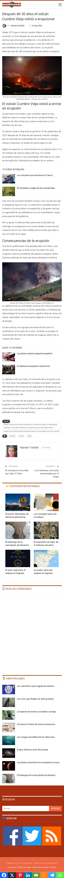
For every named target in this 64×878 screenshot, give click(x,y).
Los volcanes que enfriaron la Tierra (35, 175)
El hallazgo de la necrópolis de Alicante (36, 775)
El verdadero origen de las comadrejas (36, 188)
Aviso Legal (12, 867)
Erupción (12, 436)
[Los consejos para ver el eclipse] (46, 502)
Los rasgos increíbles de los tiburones (36, 737)
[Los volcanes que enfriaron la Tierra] (8, 178)
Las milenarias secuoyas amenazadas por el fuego (47, 473)
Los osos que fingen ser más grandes (35, 699)
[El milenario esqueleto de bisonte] (8, 369)
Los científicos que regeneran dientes (35, 686)
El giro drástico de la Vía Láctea (32, 749)
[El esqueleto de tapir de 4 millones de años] (46, 530)
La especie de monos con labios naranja (36, 711)
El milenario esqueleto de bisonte (33, 366)
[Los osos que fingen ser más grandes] (8, 702)
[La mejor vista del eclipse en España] (46, 558)
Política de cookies (24, 867)
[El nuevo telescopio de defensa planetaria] (17, 502)
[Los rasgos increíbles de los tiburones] (8, 740)
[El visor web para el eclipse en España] (17, 558)
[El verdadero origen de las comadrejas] (8, 191)
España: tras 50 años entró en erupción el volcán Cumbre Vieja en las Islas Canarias (32, 431)
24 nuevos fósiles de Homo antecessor (36, 724)
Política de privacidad (40, 867)
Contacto (53, 867)
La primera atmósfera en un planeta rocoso (38, 762)
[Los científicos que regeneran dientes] (8, 689)
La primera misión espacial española (34, 353)
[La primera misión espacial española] (8, 357)
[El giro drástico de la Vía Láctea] (8, 753)
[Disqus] (32, 632)
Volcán (29, 436)
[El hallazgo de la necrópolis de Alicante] (17, 530)
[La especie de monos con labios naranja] (8, 715)
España (21, 436)
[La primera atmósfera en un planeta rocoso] (8, 766)
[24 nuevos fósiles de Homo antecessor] (8, 727)
